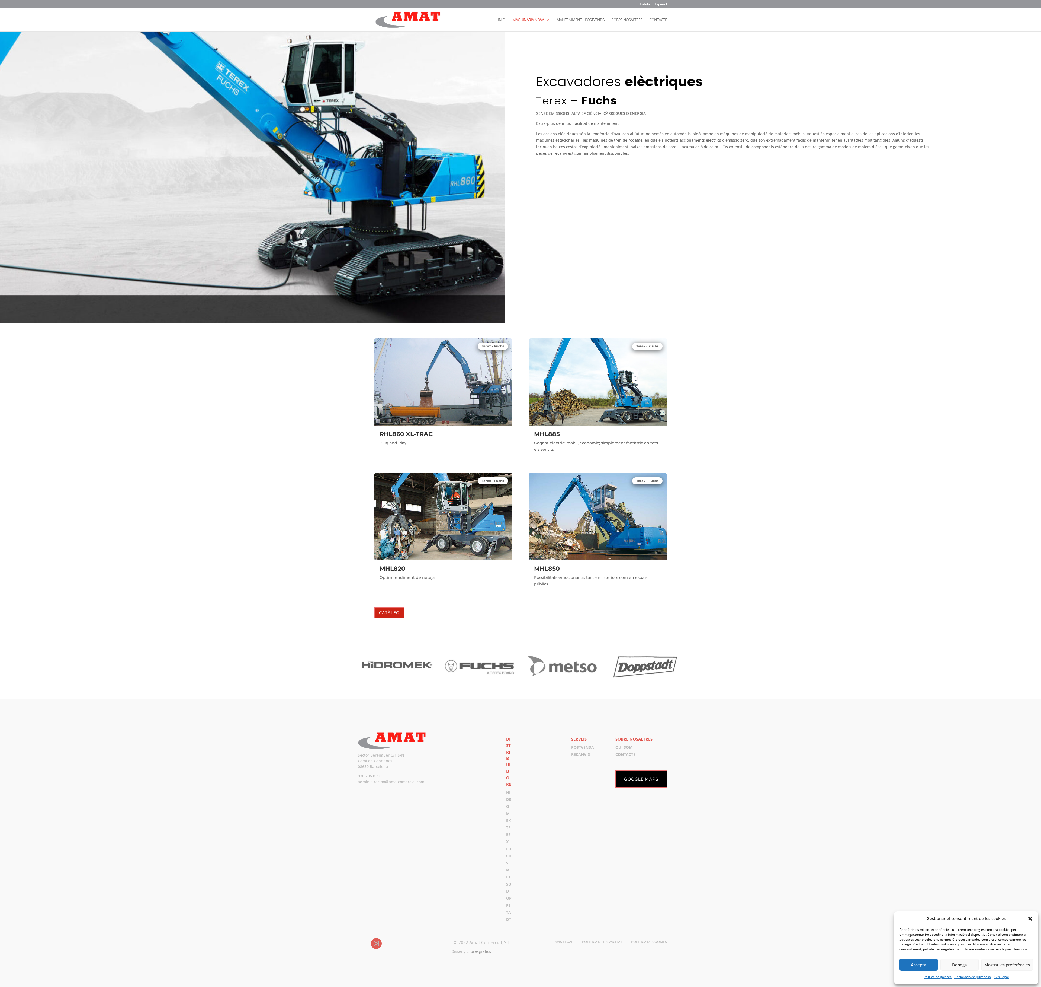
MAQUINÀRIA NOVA (528, 20)
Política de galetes (938, 977)
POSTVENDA (582, 747)
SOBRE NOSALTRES (627, 20)
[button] (1030, 918)
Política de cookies (649, 941)
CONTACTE (658, 20)
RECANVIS (580, 754)
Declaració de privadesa (972, 977)
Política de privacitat (602, 941)
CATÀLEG (389, 613)
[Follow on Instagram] (376, 943)
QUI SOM (623, 747)
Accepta (918, 964)
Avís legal (564, 941)
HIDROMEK (508, 806)
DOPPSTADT (509, 905)
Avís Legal (1001, 977)
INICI (501, 20)
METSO (508, 877)
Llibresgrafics (479, 951)
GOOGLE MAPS (641, 779)
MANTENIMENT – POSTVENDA (581, 20)
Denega (959, 964)
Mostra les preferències (1007, 964)
